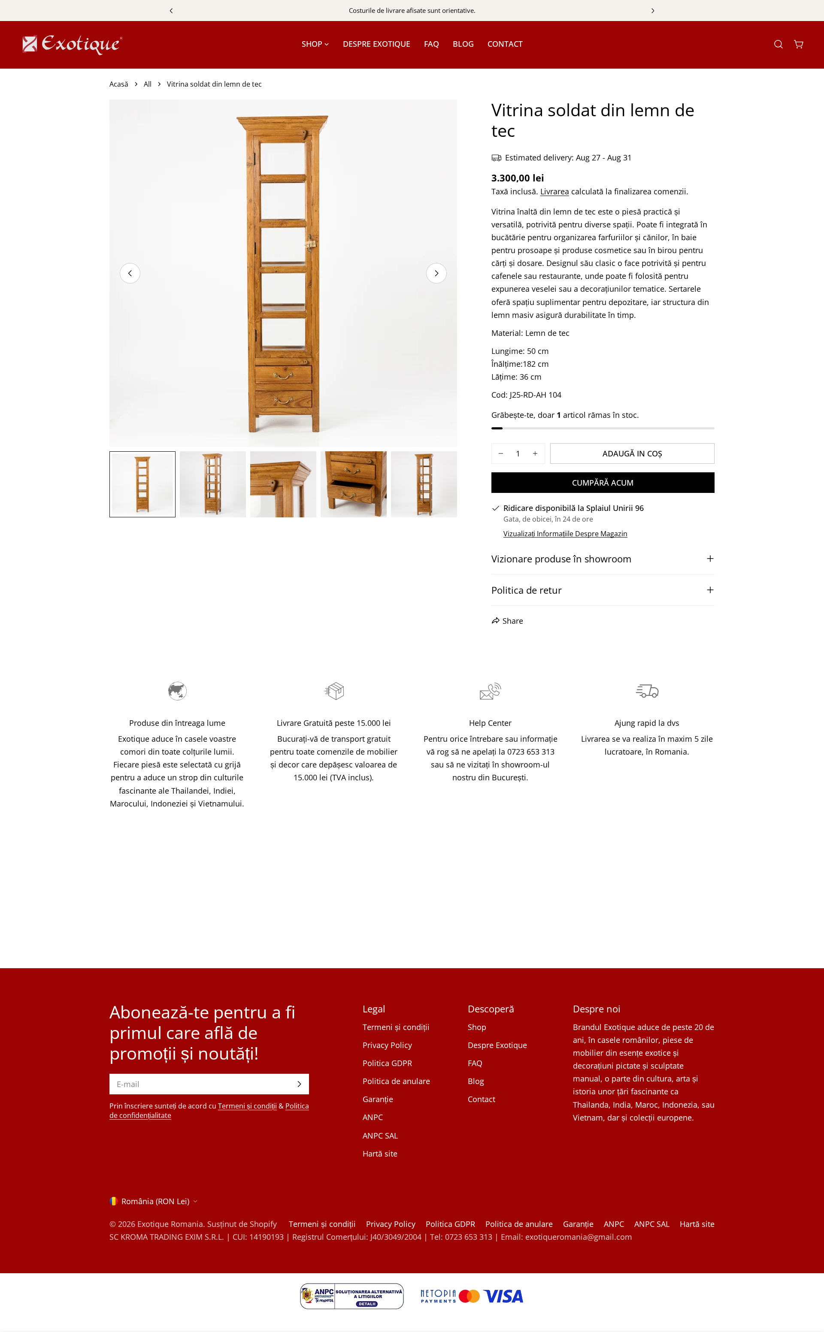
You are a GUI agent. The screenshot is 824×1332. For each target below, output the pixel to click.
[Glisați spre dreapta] (436, 273)
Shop (477, 1027)
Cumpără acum (602, 482)
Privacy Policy (387, 1045)
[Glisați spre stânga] (130, 273)
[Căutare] (778, 44)
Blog (476, 1081)
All (147, 84)
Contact (481, 1099)
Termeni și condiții (247, 1106)
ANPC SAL (380, 1135)
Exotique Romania (170, 1224)
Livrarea (554, 191)
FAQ (475, 1063)
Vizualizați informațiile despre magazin (565, 533)
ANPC (373, 1117)
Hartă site (380, 1153)
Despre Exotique (497, 1045)
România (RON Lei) (155, 1201)
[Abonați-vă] (299, 1084)
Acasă (118, 84)
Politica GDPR (387, 1063)
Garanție (378, 1099)
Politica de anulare (396, 1081)
